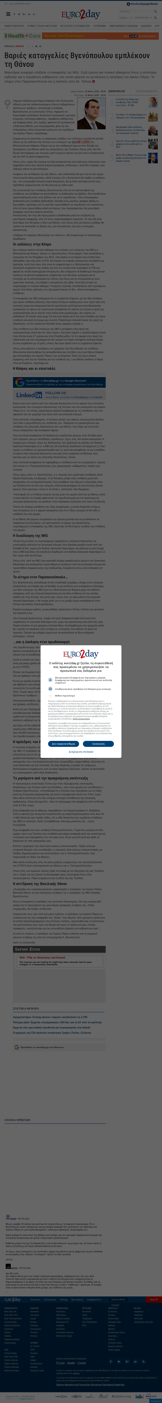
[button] (81, 696)
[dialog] (81, 701)
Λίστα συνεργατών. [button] (81, 718)
